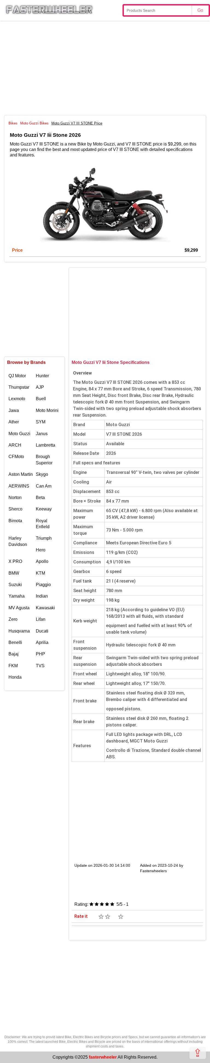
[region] (105, 67)
